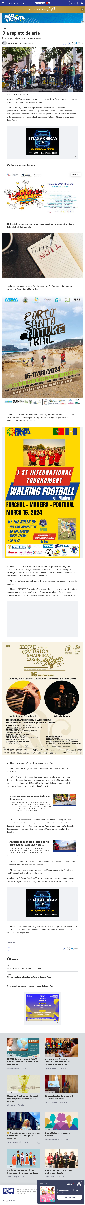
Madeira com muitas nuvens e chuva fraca (24, 968)
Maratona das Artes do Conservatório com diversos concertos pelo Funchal (58, 1061)
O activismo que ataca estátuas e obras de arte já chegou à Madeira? (23, 1135)
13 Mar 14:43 (63, 1102)
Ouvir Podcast (69, 1197)
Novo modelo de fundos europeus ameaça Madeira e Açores (31, 986)
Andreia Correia (49, 1177)
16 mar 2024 (29, 43)
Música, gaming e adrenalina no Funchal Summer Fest (29, 977)
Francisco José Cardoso (52, 1139)
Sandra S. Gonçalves (51, 1102)
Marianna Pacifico (50, 1068)
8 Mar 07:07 (24, 1177)
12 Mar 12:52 (62, 1068)
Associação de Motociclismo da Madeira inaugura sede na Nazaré (29, 843)
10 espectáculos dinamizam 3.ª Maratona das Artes (59, 1097)
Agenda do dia (12, 942)
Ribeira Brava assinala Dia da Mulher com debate (59, 1171)
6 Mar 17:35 (20, 1105)
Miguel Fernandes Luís (14, 1142)
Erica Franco (11, 1105)
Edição (14, 3)
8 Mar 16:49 (60, 1177)
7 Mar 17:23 (26, 1142)
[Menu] (3, 3)
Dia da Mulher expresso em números (57, 1134)
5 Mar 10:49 (24, 1068)
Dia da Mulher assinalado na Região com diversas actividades (22, 1171)
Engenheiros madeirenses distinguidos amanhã (30, 797)
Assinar (73, 3)
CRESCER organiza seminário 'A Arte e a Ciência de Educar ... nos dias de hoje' (22, 1061)
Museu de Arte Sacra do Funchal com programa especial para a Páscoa (22, 1098)
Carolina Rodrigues (13, 1177)
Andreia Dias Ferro (13, 1068)
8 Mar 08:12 (65, 1139)
